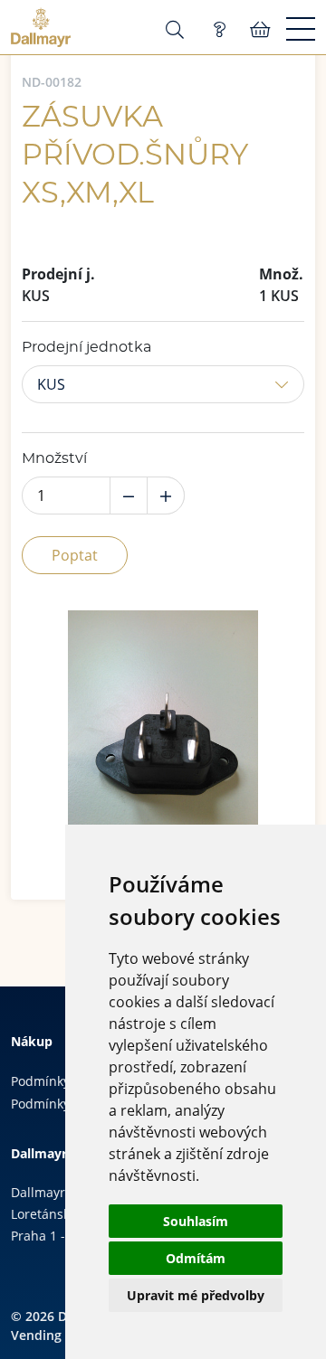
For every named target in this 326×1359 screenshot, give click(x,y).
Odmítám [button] (195, 1258)
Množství (54, 458)
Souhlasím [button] (195, 1221)
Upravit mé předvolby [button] (195, 1295)
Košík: (260, 30)
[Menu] (300, 29)
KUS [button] (51, 384)
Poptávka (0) (219, 29)
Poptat (75, 555)
